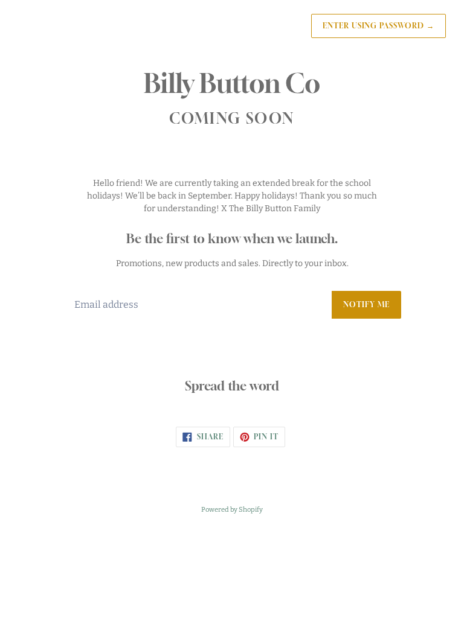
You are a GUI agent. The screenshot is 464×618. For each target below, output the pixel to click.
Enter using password (378, 25)
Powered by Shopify (232, 510)
